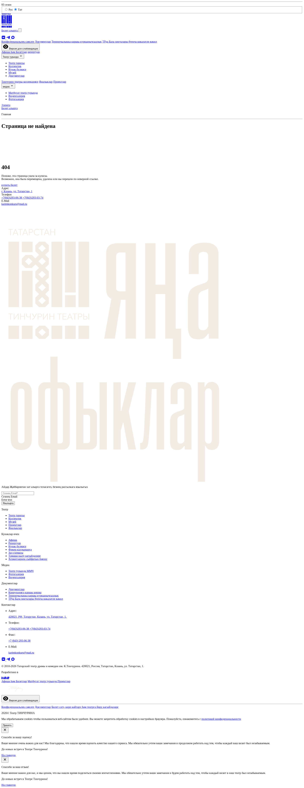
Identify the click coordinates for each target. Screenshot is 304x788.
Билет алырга (9, 30)
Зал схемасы (15, 552)
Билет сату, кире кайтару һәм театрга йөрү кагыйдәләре (85, 706)
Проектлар (59, 81)
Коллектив (14, 66)
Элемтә (5, 105)
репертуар (34, 51)
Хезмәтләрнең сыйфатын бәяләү (27, 559)
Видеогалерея (16, 95)
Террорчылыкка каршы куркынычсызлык (77, 41)
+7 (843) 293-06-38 (19, 640)
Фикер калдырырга (20, 549)
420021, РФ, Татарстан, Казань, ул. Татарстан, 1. (37, 616)
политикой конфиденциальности (221, 718)
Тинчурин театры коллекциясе (19, 81)
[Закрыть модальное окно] (4, 730)
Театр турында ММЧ (20, 570)
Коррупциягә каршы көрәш (24, 592)
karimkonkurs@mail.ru (14, 203)
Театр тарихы (16, 63)
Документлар (43, 41)
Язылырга (8, 503)
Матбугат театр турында (23, 92)
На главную (8, 755)
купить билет (9, 184)
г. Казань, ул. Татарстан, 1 (16, 191)
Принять (7, 725)
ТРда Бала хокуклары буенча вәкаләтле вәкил (129, 41)
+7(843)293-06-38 (12, 197)
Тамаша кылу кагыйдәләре (24, 555)
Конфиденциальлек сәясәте (17, 41)
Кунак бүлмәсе (17, 69)
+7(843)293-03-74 (33, 197)
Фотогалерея (16, 99)
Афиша (12, 540)
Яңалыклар (46, 81)
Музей (12, 72)
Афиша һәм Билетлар (14, 51)
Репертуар (14, 543)
